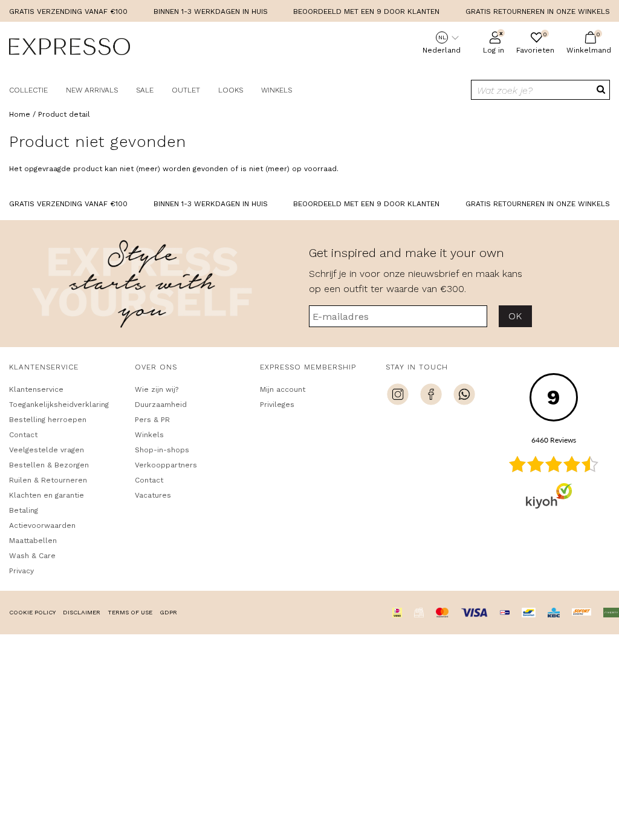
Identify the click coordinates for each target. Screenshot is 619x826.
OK (515, 316)
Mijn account (282, 389)
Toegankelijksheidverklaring (59, 404)
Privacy (21, 571)
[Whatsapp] (464, 396)
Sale (145, 90)
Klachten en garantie (46, 495)
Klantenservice (36, 389)
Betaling (23, 510)
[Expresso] (69, 48)
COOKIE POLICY (32, 612)
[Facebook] (431, 396)
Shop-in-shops (162, 450)
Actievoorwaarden (42, 525)
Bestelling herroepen (47, 419)
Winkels (276, 90)
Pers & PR (152, 419)
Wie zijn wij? (156, 389)
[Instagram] (398, 396)
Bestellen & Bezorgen (49, 465)
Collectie (28, 90)
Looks (230, 90)
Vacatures (153, 495)
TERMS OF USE (130, 612)
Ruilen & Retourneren (48, 480)
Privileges (277, 404)
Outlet (186, 90)
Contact (23, 435)
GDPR (168, 612)
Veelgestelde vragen (46, 450)
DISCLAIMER (81, 612)
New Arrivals (92, 90)
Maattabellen (33, 540)
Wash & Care (32, 555)
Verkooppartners (166, 465)
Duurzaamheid (161, 404)
